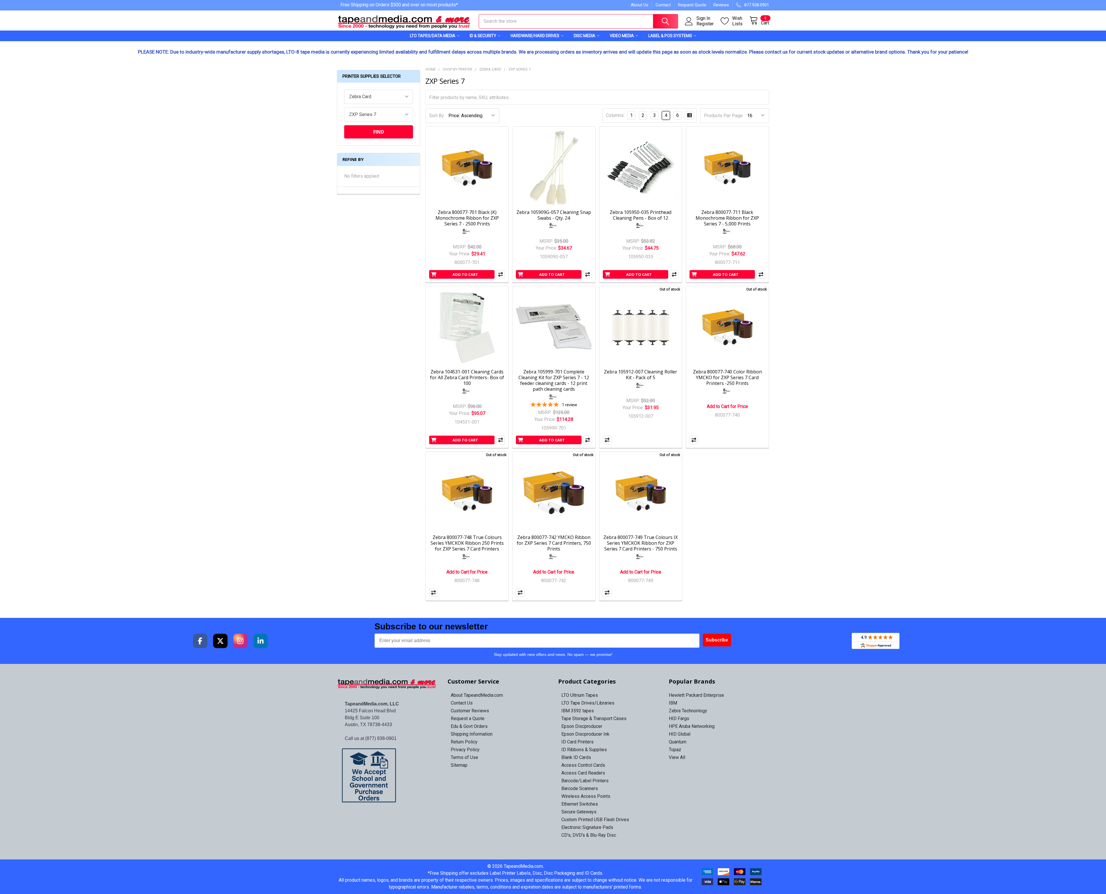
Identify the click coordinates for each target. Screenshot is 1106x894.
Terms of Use (464, 757)
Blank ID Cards (576, 757)
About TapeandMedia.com (477, 695)
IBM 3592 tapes (577, 710)
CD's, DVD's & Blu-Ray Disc (588, 835)
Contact (663, 4)
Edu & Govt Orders (469, 726)
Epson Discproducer (581, 726)
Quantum (677, 742)
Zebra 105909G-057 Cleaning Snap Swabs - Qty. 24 (553, 215)
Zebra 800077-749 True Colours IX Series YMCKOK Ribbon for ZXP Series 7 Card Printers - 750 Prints (640, 543)
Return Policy (464, 742)
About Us (639, 4)
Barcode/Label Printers (585, 780)
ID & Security (483, 35)
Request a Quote (467, 718)
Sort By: (437, 115)
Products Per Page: (723, 115)
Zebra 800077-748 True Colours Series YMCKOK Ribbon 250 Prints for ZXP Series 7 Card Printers (467, 543)
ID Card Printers (577, 742)
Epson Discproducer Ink (585, 734)
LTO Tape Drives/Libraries (587, 703)
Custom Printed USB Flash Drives (595, 819)
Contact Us (462, 703)
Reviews (721, 4)
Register (705, 23)
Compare (500, 274)
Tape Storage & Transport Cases (593, 718)
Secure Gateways (578, 812)
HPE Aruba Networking (692, 726)
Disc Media (584, 35)
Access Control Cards (583, 765)
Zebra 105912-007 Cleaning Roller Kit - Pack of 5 (640, 375)
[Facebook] (200, 641)
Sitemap (459, 765)
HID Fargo (679, 718)
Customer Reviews (470, 710)
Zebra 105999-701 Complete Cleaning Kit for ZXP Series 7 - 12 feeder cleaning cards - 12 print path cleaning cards (553, 380)
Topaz (675, 749)
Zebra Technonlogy (688, 710)
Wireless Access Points (585, 796)
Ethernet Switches (579, 804)
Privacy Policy (465, 749)
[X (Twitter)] (220, 641)
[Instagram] (240, 641)
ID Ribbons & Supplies (584, 749)
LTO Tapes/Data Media (432, 35)
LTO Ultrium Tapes (579, 695)
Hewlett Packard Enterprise (696, 695)
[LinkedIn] (260, 641)
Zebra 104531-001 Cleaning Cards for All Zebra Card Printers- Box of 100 (467, 377)
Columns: (615, 115)
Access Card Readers (583, 773)
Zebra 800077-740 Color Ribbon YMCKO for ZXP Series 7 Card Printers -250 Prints (727, 377)
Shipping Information (472, 734)
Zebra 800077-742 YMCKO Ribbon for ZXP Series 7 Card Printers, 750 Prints (554, 543)
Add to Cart (465, 274)
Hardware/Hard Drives (535, 35)
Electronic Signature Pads (587, 827)
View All (677, 757)
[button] (387, 775)
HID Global (679, 734)
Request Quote (692, 4)
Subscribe (717, 639)
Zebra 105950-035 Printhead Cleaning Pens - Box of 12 (640, 215)
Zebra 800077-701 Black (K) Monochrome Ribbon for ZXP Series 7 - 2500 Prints (467, 218)
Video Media (622, 35)
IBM (673, 703)
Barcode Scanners (579, 788)
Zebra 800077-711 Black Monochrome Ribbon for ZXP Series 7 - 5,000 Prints (727, 218)
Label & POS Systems (670, 35)
